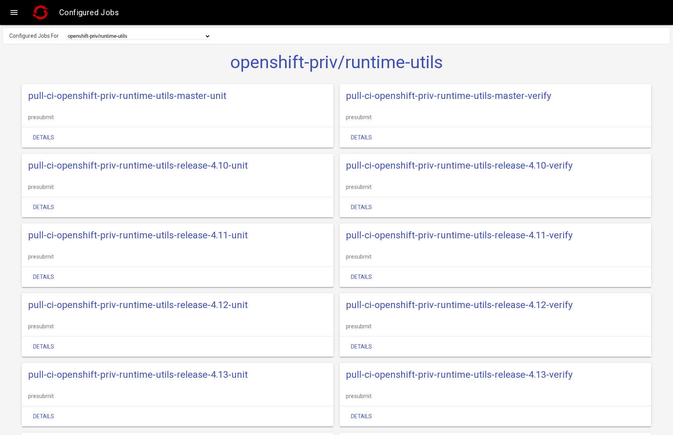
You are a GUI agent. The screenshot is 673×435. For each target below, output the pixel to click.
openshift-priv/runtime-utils (336, 62)
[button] (14, 12)
